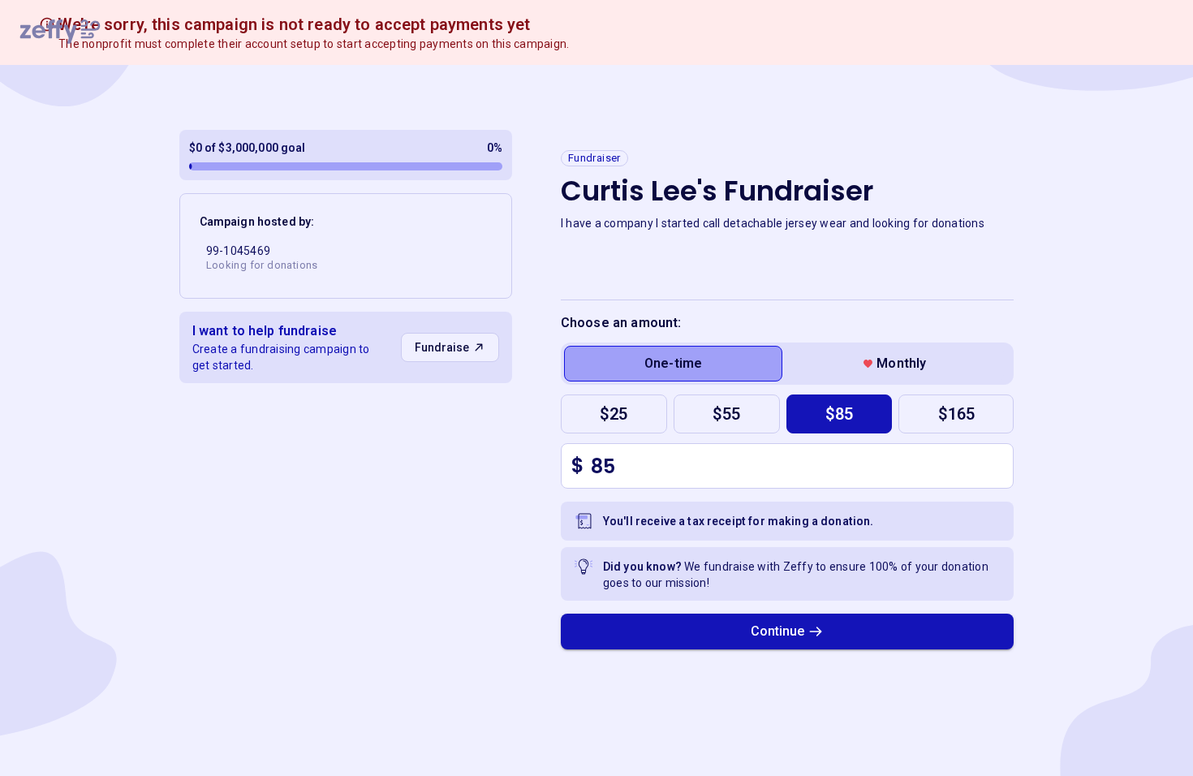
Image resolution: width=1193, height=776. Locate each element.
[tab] (673, 364)
